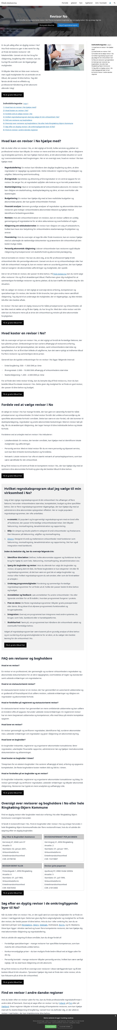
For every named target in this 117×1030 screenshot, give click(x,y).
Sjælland (88, 3)
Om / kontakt (101, 3)
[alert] (58, 1022)
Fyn (80, 3)
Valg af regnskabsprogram (68, 25)
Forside (65, 3)
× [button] (115, 1016)
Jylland (74, 3)
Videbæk (43, 925)
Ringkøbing (27, 925)
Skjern (36, 925)
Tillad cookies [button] (51, 1026)
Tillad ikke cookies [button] (64, 1026)
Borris (62, 925)
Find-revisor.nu (9, 2)
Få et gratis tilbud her (47, 25)
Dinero (10, 539)
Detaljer (78, 1022)
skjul (25, 104)
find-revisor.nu (59, 274)
